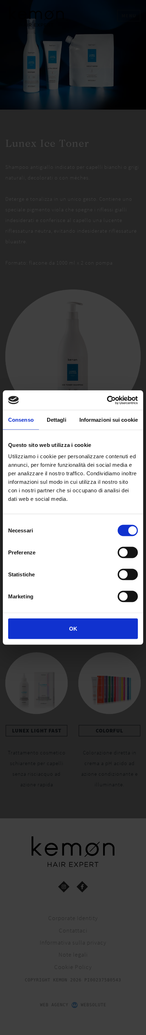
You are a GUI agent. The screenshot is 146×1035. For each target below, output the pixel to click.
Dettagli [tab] (56, 420)
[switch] (128, 552)
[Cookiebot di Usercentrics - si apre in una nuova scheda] (107, 400)
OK (73, 628)
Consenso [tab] (21, 420)
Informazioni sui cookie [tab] (108, 420)
